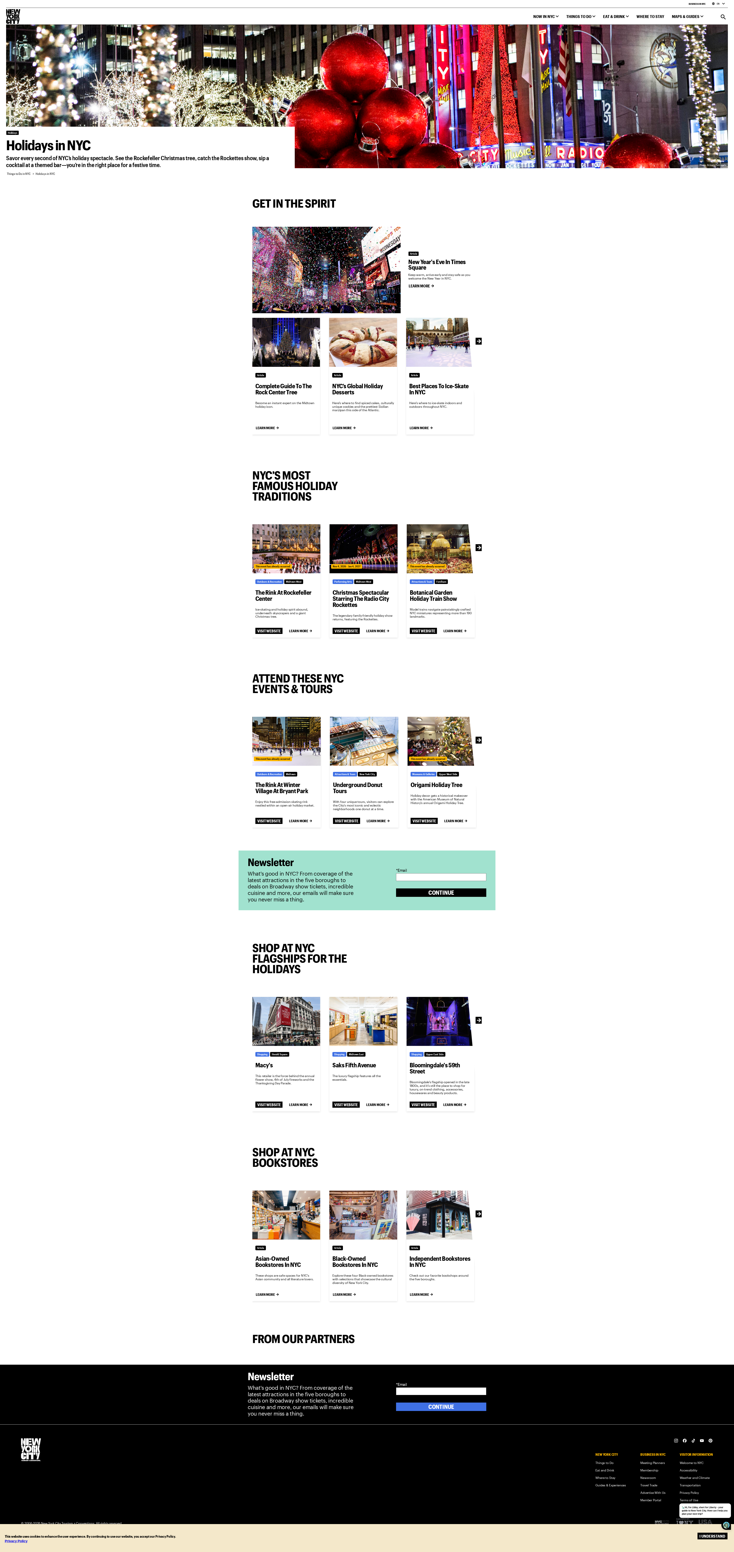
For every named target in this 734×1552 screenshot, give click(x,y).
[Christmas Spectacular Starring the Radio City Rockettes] (364, 548)
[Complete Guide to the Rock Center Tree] (286, 342)
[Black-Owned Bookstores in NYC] (363, 1215)
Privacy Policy (16, 1541)
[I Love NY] (685, 1523)
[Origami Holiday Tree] (442, 741)
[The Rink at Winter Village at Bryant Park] (286, 741)
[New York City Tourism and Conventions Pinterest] (710, 1440)
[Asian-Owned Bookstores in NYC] (286, 1215)
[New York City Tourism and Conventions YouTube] (702, 1440)
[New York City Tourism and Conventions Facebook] (684, 1440)
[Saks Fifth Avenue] (363, 1021)
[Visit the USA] (705, 1523)
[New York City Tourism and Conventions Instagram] (676, 1440)
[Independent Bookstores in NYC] (440, 1215)
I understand (712, 1536)
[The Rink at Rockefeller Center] (286, 548)
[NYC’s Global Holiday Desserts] (363, 342)
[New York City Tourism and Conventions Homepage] (31, 1450)
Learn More (419, 286)
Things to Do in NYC (19, 173)
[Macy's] (286, 1021)
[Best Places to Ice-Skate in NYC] (440, 342)
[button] (546, 17)
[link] (610, 1463)
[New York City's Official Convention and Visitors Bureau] (663, 1523)
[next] (479, 341)
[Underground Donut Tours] (364, 741)
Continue (441, 892)
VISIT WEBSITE (269, 631)
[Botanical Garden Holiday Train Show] (441, 548)
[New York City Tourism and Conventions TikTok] (693, 1440)
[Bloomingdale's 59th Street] (440, 1021)
